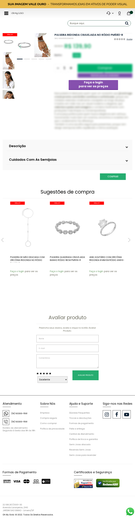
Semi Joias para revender (82, 455)
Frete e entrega (77, 428)
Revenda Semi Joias (80, 449)
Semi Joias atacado (80, 444)
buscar (128, 23)
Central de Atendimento (81, 434)
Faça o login (93, 84)
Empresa (44, 412)
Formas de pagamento (81, 423)
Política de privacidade (52, 428)
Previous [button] (18, 45)
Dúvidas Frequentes (79, 412)
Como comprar (48, 423)
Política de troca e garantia (83, 439)
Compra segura (48, 418)
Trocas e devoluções (80, 418)
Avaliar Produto (85, 375)
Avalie (129, 39)
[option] (24, 45)
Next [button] (45, 45)
